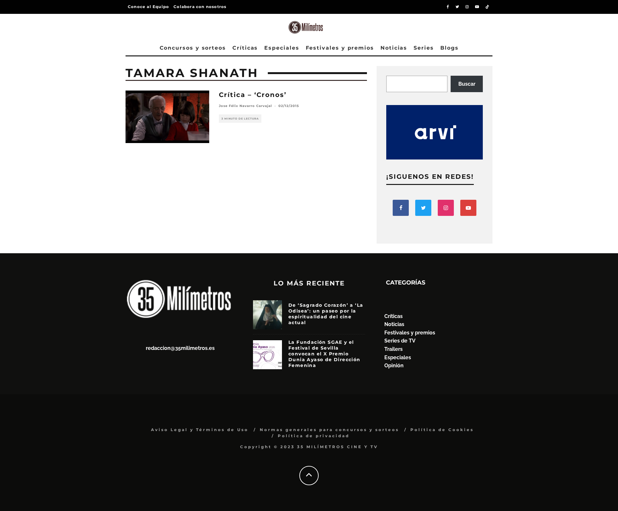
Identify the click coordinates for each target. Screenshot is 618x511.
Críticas (245, 48)
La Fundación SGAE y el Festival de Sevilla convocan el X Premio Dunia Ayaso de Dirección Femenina (324, 354)
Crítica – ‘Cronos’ (252, 95)
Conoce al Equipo (148, 6)
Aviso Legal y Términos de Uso (199, 429)
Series (424, 48)
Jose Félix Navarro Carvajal (245, 106)
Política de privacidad (314, 435)
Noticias (393, 48)
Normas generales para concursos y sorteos (329, 429)
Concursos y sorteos (193, 48)
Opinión (394, 365)
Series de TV (400, 341)
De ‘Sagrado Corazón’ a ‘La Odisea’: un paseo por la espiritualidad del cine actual (325, 314)
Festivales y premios (340, 48)
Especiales (281, 48)
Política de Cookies (442, 429)
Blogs (449, 48)
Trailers (393, 349)
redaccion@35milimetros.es (180, 348)
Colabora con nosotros (199, 6)
